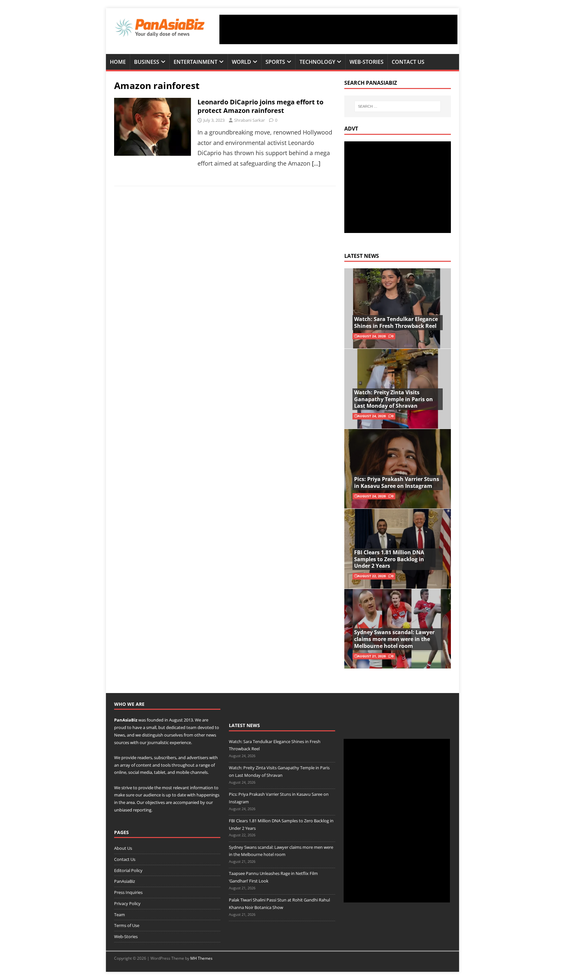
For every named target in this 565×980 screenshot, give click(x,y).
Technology (317, 61)
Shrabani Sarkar (249, 120)
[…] (316, 163)
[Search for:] (398, 106)
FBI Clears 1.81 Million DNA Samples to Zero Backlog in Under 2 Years (389, 559)
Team (119, 915)
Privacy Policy (127, 903)
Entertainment (195, 61)
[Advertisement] (338, 29)
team (191, 727)
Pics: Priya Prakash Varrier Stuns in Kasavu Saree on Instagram (396, 482)
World (241, 61)
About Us (123, 848)
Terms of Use (126, 925)
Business (146, 61)
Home (118, 61)
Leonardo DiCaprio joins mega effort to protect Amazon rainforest (260, 106)
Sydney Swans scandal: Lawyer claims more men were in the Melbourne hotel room (394, 639)
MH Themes (201, 958)
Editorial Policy (128, 870)
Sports (275, 61)
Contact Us (408, 61)
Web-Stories (367, 61)
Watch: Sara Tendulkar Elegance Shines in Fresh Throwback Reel (396, 322)
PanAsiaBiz (125, 720)
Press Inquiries (128, 892)
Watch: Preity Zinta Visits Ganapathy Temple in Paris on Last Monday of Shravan (393, 399)
